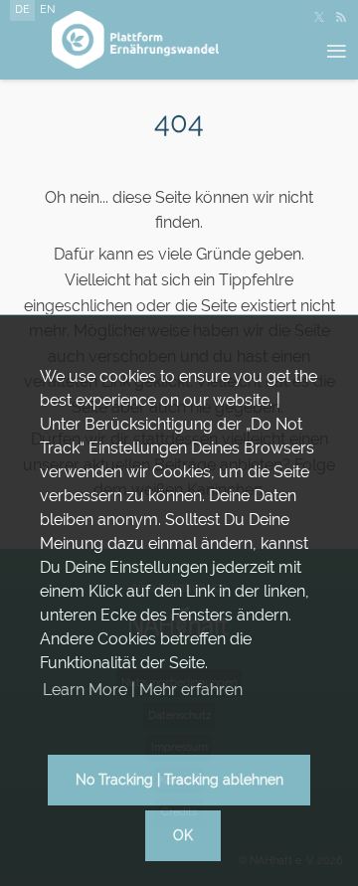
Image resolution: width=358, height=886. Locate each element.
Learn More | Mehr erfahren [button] (143, 689)
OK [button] (183, 834)
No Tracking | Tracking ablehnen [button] (179, 779)
